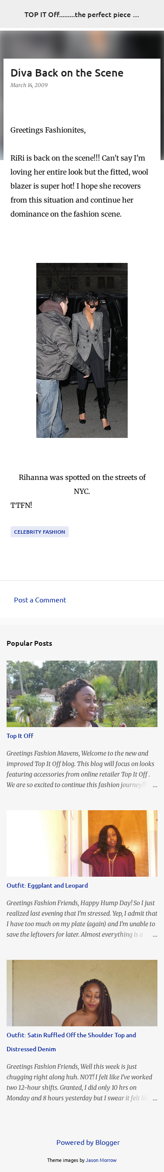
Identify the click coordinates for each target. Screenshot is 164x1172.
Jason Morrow (101, 1159)
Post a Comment (40, 599)
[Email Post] (15, 521)
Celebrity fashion (39, 531)
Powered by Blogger (87, 1141)
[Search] (152, 13)
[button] (15, 103)
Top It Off (20, 735)
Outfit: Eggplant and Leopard (47, 885)
